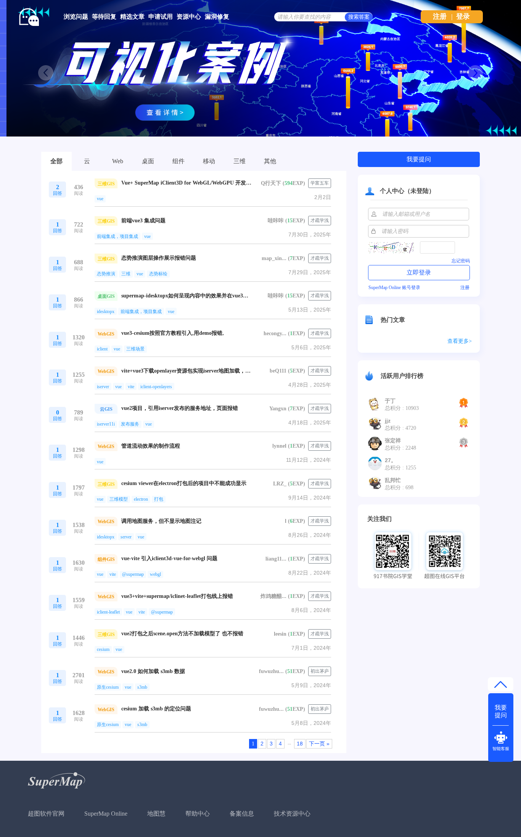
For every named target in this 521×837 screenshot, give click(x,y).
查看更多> (459, 341)
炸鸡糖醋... (273, 596)
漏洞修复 (217, 16)
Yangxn (277, 408)
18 (300, 744)
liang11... (275, 559)
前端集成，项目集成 (117, 236)
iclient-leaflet (108, 612)
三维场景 (135, 349)
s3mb (142, 687)
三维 (239, 161)
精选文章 (132, 16)
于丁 (390, 401)
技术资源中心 (292, 813)
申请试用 (160, 16)
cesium (103, 649)
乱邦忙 (393, 480)
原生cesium (108, 687)
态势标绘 (158, 273)
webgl (155, 574)
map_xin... (274, 258)
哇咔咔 (276, 220)
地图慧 (156, 813)
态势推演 (106, 273)
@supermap (133, 574)
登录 (463, 16)
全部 (56, 161)
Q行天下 (271, 183)
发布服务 (130, 424)
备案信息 (242, 813)
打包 (158, 499)
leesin (280, 634)
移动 (209, 161)
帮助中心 (197, 813)
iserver (103, 386)
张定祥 (393, 440)
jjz (388, 421)
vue (100, 198)
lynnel (279, 446)
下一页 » (319, 744)
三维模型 (118, 499)
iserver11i (106, 424)
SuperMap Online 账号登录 (394, 287)
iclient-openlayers (156, 386)
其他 (270, 161)
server (126, 537)
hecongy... (275, 333)
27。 (390, 460)
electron (141, 499)
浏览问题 (76, 16)
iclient (102, 349)
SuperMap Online (105, 813)
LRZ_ (279, 484)
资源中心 (189, 16)
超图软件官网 (46, 813)
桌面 (148, 161)
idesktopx (105, 311)
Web (117, 161)
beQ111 (278, 371)
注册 (440, 16)
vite (131, 386)
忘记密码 (461, 260)
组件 (178, 161)
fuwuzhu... (271, 671)
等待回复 (104, 16)
